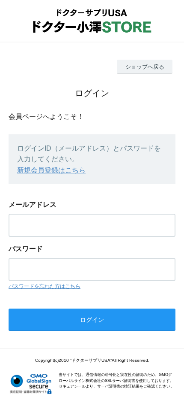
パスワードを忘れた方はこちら (44, 286)
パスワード (26, 248)
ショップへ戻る (144, 67)
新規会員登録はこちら (51, 170)
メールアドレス (32, 204)
